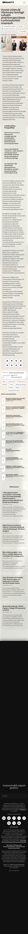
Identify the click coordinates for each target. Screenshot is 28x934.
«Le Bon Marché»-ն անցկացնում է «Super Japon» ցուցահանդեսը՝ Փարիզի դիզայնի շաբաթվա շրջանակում (15, 433)
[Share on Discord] (12, 361)
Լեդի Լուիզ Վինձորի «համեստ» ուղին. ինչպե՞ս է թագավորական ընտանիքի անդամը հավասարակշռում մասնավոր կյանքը (13, 153)
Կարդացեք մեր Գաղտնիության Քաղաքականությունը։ (14, 841)
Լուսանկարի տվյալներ (7, 51)
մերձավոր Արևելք (21, 384)
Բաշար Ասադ (21, 381)
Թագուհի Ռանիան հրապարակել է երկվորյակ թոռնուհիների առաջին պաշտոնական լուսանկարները (15, 399)
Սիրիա (18, 387)
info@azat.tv (23, 809)
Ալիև (4, 381)
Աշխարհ (13, 34)
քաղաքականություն (14, 390)
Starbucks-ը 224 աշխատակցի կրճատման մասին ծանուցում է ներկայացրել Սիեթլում (15, 441)
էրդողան (4, 384)
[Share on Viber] (21, 365)
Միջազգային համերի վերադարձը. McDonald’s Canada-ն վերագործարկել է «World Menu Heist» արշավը (15, 475)
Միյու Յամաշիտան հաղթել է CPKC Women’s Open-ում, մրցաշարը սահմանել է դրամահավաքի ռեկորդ (13, 580)
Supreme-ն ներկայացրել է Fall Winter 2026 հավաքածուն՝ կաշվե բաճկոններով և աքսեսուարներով (15, 424)
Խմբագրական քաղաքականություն (12, 845)
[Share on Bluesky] (16, 361)
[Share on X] (7, 365)
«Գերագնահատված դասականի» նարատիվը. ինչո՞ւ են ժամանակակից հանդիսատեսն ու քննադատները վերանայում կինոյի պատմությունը (13, 497)
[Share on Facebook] (12, 365)
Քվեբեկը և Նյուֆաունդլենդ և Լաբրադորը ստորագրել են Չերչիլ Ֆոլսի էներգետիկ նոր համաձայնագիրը (15, 467)
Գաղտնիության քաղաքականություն (16, 847)
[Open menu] (24, 2)
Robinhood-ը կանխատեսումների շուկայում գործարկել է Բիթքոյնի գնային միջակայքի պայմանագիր (15, 407)
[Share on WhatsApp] (21, 361)
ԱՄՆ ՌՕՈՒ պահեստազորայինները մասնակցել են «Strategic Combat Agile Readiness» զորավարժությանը (15, 450)
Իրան (11, 384)
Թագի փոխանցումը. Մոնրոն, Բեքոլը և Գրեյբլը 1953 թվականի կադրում (14, 608)
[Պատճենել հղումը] (22, 31)
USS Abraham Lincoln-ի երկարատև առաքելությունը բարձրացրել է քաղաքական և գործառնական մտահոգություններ (12, 138)
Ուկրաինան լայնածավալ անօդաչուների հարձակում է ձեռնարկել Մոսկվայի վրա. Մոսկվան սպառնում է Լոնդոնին (15, 416)
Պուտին (10, 387)
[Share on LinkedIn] (16, 365)
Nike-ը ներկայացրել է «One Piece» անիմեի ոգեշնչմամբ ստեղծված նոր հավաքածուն (13, 554)
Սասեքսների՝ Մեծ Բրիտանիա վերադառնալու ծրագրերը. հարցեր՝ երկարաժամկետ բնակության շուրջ (11, 168)
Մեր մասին (9, 845)
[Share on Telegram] (7, 361)
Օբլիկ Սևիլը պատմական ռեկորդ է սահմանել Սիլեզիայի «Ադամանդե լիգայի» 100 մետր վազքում (14, 528)
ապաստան (11, 381)
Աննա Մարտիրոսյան (16, 372)
